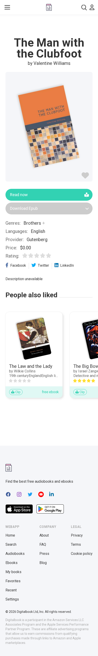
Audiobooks (15, 553)
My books (13, 572)
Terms (76, 544)
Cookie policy (82, 553)
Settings (12, 599)
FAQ (42, 544)
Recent (11, 590)
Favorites (13, 581)
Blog (43, 563)
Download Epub (24, 208)
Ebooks (11, 563)
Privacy (77, 535)
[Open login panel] (92, 7)
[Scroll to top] (89, 646)
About (44, 535)
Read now (19, 194)
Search (10, 544)
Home (10, 535)
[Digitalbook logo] (49, 7)
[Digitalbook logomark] (8, 468)
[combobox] (84, 7)
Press (44, 553)
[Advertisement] (49, 26)
